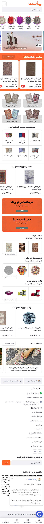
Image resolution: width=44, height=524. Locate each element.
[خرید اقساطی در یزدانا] (22, 206)
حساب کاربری (37, 412)
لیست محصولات (36, 421)
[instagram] (40, 451)
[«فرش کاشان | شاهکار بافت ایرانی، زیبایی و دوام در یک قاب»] (32, 116)
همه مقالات (9, 343)
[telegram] (35, 451)
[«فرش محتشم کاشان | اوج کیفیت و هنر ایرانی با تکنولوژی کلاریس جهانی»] (11, 116)
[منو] (4, 3)
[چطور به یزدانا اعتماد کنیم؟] (22, 224)
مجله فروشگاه (37, 416)
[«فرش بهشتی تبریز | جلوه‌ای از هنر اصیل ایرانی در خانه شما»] (32, 100)
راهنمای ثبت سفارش (34, 437)
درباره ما (39, 425)
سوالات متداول (36, 446)
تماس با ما (38, 429)
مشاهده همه (9, 57)
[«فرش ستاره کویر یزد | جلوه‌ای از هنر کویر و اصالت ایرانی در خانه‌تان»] (11, 100)
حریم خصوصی (37, 442)
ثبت (6, 463)
